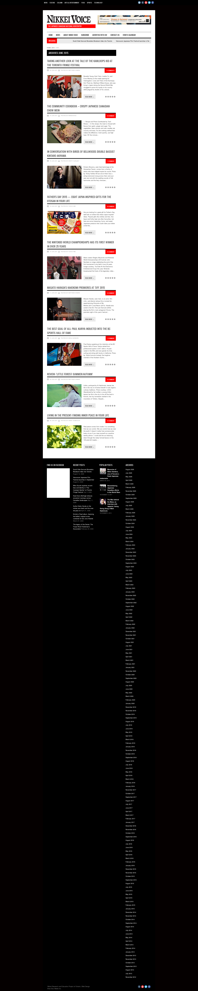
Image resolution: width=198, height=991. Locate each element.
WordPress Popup (184, 34)
